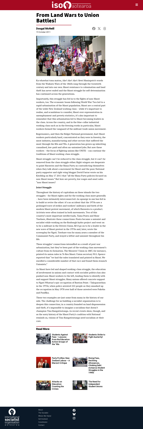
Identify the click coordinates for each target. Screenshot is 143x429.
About (40, 410)
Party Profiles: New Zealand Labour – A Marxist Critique (61, 360)
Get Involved (43, 419)
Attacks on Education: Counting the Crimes (58, 385)
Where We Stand (44, 416)
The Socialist (43, 413)
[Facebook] (74, 410)
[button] (94, 29)
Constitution (42, 422)
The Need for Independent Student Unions (95, 384)
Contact (41, 425)
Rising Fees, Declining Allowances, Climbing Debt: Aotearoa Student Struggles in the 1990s (96, 365)
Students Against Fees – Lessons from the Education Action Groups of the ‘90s (61, 339)
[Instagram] (74, 418)
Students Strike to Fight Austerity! (96, 335)
